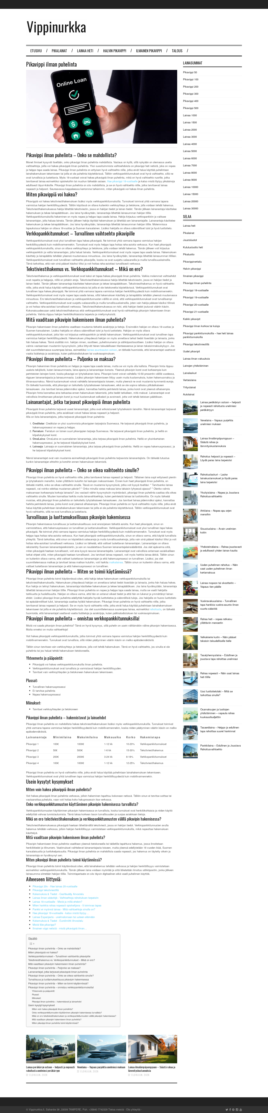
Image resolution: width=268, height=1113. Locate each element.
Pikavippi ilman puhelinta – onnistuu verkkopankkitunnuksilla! (61, 987)
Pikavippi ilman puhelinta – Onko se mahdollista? (54, 948)
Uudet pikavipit (191, 351)
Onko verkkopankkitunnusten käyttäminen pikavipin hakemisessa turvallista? (67, 1012)
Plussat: (35, 994)
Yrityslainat (189, 387)
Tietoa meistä (116, 1109)
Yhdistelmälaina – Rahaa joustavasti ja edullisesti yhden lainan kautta (221, 548)
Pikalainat (59, 50)
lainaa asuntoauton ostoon (102, 350)
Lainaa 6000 (190, 158)
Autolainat (188, 394)
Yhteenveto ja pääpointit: (43, 990)
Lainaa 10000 (190, 187)
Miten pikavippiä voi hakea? (43, 952)
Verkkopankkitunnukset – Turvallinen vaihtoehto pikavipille (59, 956)
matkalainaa (116, 562)
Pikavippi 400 (190, 101)
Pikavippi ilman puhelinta (197, 283)
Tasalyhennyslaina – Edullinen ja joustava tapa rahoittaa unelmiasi (219, 657)
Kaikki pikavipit (191, 319)
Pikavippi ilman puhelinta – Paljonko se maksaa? (54, 967)
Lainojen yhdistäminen (195, 365)
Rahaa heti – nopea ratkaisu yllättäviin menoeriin (216, 621)
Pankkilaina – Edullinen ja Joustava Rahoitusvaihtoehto (220, 747)
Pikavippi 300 (190, 93)
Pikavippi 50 (190, 72)
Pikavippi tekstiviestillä (196, 344)
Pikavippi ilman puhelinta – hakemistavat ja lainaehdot (56, 1001)
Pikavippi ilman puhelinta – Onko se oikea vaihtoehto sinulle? (61, 975)
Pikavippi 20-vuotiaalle (196, 304)
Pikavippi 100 (190, 79)
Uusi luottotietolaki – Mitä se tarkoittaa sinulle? (216, 693)
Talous (177, 50)
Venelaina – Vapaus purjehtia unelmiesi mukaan (101, 1067)
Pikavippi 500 (190, 108)
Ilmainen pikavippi (149, 50)
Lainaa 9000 (190, 179)
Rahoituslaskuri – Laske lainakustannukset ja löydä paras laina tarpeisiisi (219, 478)
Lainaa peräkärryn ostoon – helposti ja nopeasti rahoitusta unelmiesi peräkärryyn (50, 1069)
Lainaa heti (85, 50)
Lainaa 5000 (190, 151)
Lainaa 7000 (190, 165)
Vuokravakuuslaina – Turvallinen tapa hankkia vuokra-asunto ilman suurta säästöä (219, 604)
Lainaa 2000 (190, 129)
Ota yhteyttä (133, 1109)
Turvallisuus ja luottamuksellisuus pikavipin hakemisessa (58, 979)
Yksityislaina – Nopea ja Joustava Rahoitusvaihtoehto (219, 494)
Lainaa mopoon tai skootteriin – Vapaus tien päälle (218, 585)
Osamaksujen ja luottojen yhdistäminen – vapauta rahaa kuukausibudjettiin (217, 713)
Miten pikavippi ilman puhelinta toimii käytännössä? (55, 1022)
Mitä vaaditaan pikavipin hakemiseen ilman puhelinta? (57, 964)
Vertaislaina (189, 380)
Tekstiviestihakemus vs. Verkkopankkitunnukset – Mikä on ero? (61, 960)
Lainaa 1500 (190, 122)
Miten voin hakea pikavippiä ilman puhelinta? (52, 1009)
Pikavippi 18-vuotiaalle (196, 290)
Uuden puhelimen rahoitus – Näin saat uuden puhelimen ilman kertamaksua (219, 568)
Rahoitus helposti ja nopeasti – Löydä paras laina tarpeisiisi (217, 458)
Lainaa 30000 (190, 208)
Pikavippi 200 (190, 86)
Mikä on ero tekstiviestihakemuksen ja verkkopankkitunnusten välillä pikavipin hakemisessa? (74, 1015)
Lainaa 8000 (190, 172)
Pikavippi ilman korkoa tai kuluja (201, 326)
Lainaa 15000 (190, 194)
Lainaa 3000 (190, 136)
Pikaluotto (188, 254)
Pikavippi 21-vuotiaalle (196, 311)
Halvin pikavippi (114, 50)
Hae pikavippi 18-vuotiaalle (122, 181)
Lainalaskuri (190, 373)
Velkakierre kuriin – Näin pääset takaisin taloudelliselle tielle (218, 639)
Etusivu (36, 50)
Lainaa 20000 (190, 201)
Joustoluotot (190, 240)
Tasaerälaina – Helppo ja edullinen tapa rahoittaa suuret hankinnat (219, 729)
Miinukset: (36, 998)
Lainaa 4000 (190, 144)
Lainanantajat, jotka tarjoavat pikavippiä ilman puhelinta (58, 971)
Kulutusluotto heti (193, 247)
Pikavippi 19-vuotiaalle (196, 297)
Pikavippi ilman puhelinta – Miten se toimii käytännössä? (58, 983)
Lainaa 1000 (190, 115)
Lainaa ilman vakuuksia (196, 358)
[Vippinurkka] (56, 33)
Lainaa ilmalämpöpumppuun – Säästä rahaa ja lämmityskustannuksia (151, 1069)
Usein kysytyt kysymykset (41, 1005)
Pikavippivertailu (192, 261)
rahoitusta (155, 609)
